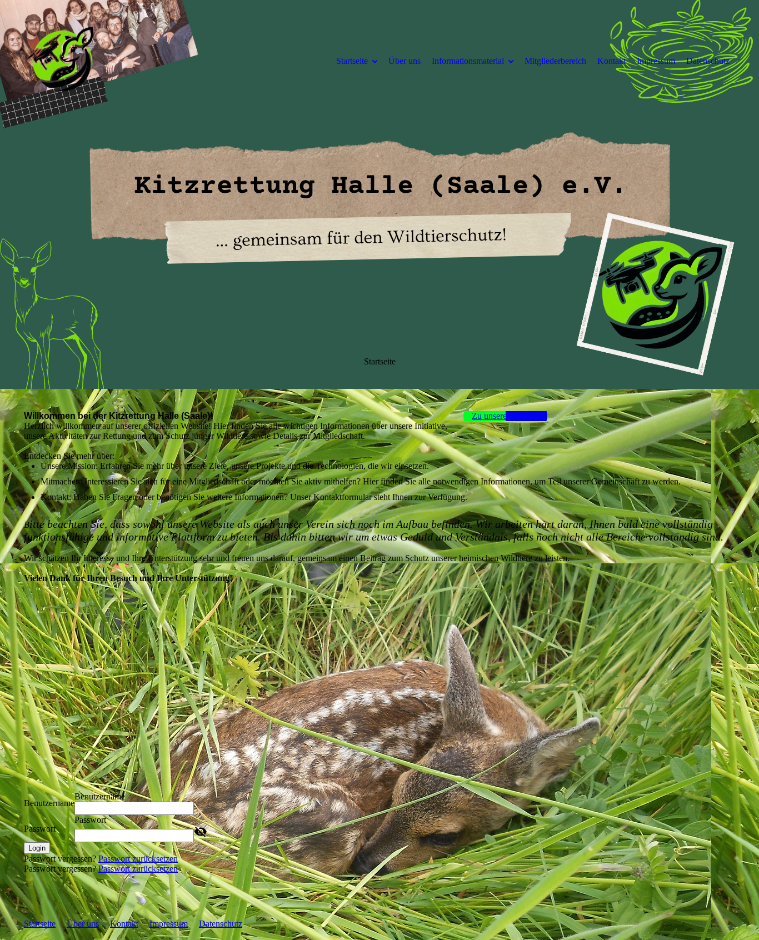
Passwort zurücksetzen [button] (138, 858)
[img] (115, 60)
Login (37, 848)
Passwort (40, 828)
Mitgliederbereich (555, 61)
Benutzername (49, 803)
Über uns (404, 61)
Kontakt (611, 61)
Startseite (352, 61)
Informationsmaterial (468, 61)
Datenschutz (708, 61)
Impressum (656, 61)
